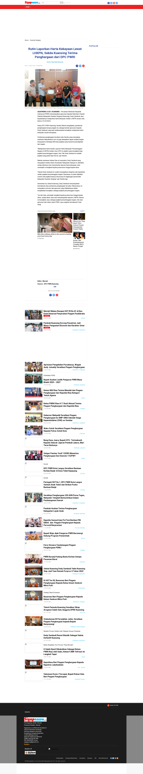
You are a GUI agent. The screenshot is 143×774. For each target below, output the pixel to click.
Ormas (82, 408)
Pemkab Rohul (80, 679)
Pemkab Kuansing (79, 330)
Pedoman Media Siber (71, 758)
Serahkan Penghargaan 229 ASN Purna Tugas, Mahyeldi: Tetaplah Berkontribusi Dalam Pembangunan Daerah (64, 498)
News (83, 318)
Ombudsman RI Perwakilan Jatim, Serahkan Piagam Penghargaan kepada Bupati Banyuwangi (63, 621)
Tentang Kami (59, 758)
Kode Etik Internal (103, 758)
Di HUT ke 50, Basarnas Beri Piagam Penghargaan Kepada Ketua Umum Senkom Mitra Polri (63, 583)
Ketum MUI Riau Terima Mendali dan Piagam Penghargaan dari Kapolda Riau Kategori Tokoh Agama (63, 393)
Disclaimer (82, 758)
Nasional (81, 588)
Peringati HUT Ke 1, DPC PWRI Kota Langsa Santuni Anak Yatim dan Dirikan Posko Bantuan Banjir (63, 484)
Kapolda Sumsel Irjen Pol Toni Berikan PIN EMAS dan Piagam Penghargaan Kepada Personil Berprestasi (62, 522)
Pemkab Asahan (79, 385)
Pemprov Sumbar (79, 370)
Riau (83, 657)
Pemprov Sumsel (79, 602)
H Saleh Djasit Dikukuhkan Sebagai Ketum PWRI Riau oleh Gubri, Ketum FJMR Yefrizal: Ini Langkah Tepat (64, 651)
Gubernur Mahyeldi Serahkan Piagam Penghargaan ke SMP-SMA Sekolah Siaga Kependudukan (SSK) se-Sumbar (62, 417)
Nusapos (89, 758)
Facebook (111, 758)
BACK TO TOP (114, 705)
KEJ (95, 758)
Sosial (82, 473)
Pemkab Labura (79, 448)
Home (28, 7)
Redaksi (26, 744)
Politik (82, 612)
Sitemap (115, 758)
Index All (68, 3)
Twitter (113, 758)
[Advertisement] (71, 24)
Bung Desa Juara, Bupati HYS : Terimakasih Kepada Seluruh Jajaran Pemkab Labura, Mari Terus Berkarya (64, 442)
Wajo (83, 538)
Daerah (82, 433)
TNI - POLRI (81, 667)
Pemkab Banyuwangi (77, 627)
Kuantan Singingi (35, 40)
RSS (117, 758)
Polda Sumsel (80, 528)
